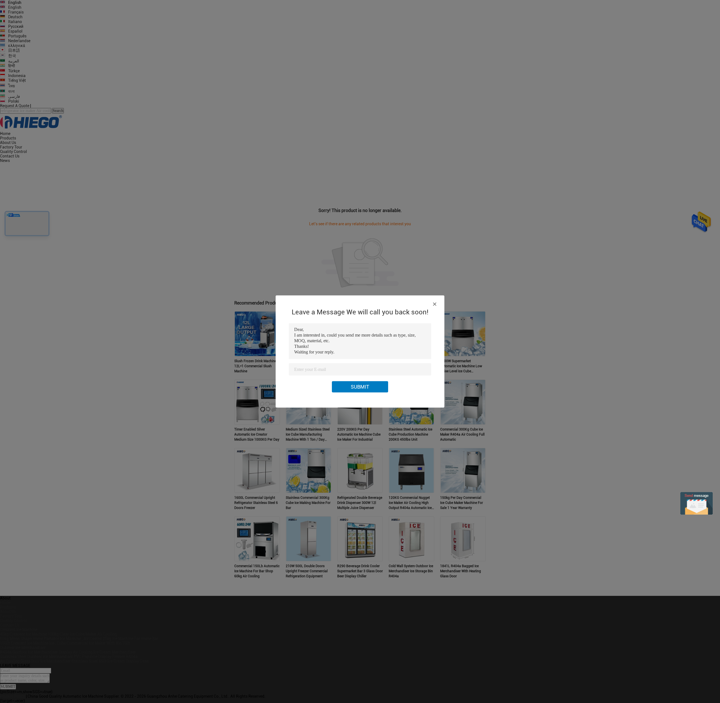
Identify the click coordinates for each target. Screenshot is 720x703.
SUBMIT (360, 387)
